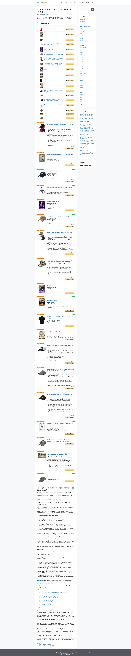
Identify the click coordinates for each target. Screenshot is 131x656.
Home (62, 2)
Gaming (81, 63)
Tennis (81, 94)
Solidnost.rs (67, 654)
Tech (81, 92)
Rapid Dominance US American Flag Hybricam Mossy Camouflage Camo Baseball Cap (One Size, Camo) (59, 440)
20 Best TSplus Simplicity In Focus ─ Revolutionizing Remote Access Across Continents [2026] (87, 145)
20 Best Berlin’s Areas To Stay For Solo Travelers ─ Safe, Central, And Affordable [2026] (87, 132)
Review (66, 2)
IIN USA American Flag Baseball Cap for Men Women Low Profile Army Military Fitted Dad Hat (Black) (59, 395)
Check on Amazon (70, 29)
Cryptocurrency (83, 40)
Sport (81, 90)
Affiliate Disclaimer (89, 2)
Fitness (81, 52)
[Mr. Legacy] (41, 69)
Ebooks (81, 42)
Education (82, 43)
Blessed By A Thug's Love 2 (48, 49)
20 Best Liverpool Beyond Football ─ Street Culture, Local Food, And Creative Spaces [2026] (87, 120)
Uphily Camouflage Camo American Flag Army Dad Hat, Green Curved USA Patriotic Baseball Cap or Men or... (59, 261)
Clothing (81, 38)
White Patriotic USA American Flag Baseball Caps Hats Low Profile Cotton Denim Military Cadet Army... (60, 346)
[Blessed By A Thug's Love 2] (41, 49)
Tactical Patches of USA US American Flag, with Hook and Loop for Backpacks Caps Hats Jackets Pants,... (60, 454)
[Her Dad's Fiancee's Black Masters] (41, 85)
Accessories (82, 19)
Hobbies (81, 68)
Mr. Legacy (46, 69)
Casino (81, 35)
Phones (81, 83)
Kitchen (81, 75)
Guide (81, 64)
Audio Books (82, 22)
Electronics (82, 45)
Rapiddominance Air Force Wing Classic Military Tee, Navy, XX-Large (60, 317)
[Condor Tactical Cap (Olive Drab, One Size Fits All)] (41, 118)
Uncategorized (83, 103)
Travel (81, 101)
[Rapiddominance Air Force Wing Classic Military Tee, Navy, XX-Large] (41, 80)
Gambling (82, 59)
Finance (81, 50)
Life (80, 78)
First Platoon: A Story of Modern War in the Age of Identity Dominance (60, 155)
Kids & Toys (82, 73)
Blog (70, 2)
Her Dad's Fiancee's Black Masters (50, 85)
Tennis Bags (82, 96)
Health (81, 66)
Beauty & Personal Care (85, 26)
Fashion (81, 49)
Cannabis (82, 31)
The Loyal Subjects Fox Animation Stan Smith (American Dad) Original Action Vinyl (59, 188)
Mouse (81, 80)
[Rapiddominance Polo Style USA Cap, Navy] (41, 39)
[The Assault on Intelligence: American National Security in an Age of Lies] (41, 105)
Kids (81, 71)
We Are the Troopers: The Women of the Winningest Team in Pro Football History (60, 299)
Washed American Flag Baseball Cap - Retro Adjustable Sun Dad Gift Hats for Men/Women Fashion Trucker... (60, 370)
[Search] (92, 9)
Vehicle (81, 104)
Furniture (81, 56)
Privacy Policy (81, 2)
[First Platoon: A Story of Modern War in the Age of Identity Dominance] (41, 34)
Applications (82, 21)
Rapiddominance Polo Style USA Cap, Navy (51, 39)
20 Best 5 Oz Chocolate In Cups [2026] (45, 644)
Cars (81, 33)
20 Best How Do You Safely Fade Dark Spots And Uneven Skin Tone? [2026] (86, 115)
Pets (81, 82)
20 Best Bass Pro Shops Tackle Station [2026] (46, 645)
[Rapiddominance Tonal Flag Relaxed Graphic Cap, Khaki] (41, 54)
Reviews (39, 643)
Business (82, 29)
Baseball (81, 24)
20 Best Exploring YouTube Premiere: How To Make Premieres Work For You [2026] (87, 149)
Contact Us (75, 2)
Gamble (81, 57)
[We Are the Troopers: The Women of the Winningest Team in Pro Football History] (41, 75)
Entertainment (83, 47)
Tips (81, 97)
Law (81, 76)
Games (81, 61)
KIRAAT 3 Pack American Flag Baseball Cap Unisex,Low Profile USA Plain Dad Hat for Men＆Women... (59, 233)
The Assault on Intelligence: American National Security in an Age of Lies (60, 424)
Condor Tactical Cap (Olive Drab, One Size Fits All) (52, 118)
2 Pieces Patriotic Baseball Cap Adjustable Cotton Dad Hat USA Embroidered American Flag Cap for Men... (60, 125)
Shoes (81, 89)
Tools (81, 99)
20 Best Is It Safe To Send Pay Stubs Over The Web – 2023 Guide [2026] (86, 124)
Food (81, 54)
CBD (81, 36)
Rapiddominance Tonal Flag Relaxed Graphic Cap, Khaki (53, 54)
